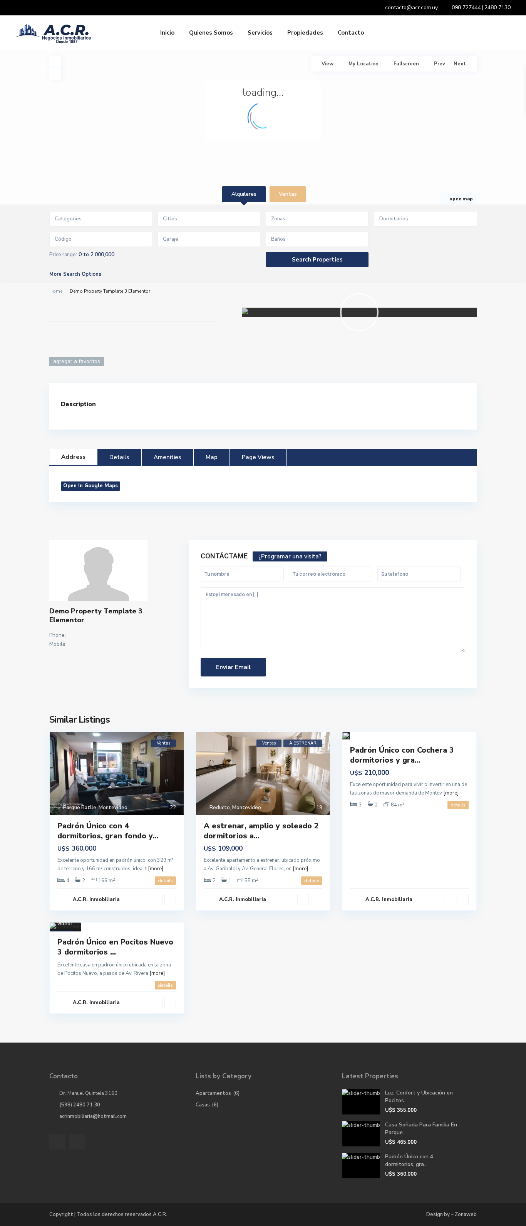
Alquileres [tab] (243, 194)
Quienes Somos (211, 33)
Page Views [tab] (258, 457)
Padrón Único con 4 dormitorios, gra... (409, 1160)
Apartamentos (213, 1093)
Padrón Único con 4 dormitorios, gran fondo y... (107, 831)
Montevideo (113, 807)
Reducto (219, 807)
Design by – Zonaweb (451, 1214)
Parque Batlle (79, 807)
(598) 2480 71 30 (79, 1104)
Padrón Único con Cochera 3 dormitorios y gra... (402, 755)
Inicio (167, 33)
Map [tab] (212, 457)
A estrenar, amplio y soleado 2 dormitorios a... (261, 831)
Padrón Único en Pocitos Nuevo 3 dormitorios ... (115, 947)
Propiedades (305, 33)
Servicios (260, 33)
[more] (155, 868)
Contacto (351, 33)
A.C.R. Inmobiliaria (96, 899)
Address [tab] (73, 457)
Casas (203, 1104)
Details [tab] (119, 457)
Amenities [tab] (167, 457)
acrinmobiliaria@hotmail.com (93, 1116)
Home (55, 291)
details (165, 881)
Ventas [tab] (288, 194)
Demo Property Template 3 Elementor (95, 615)
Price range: (63, 254)
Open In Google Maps (90, 485)
